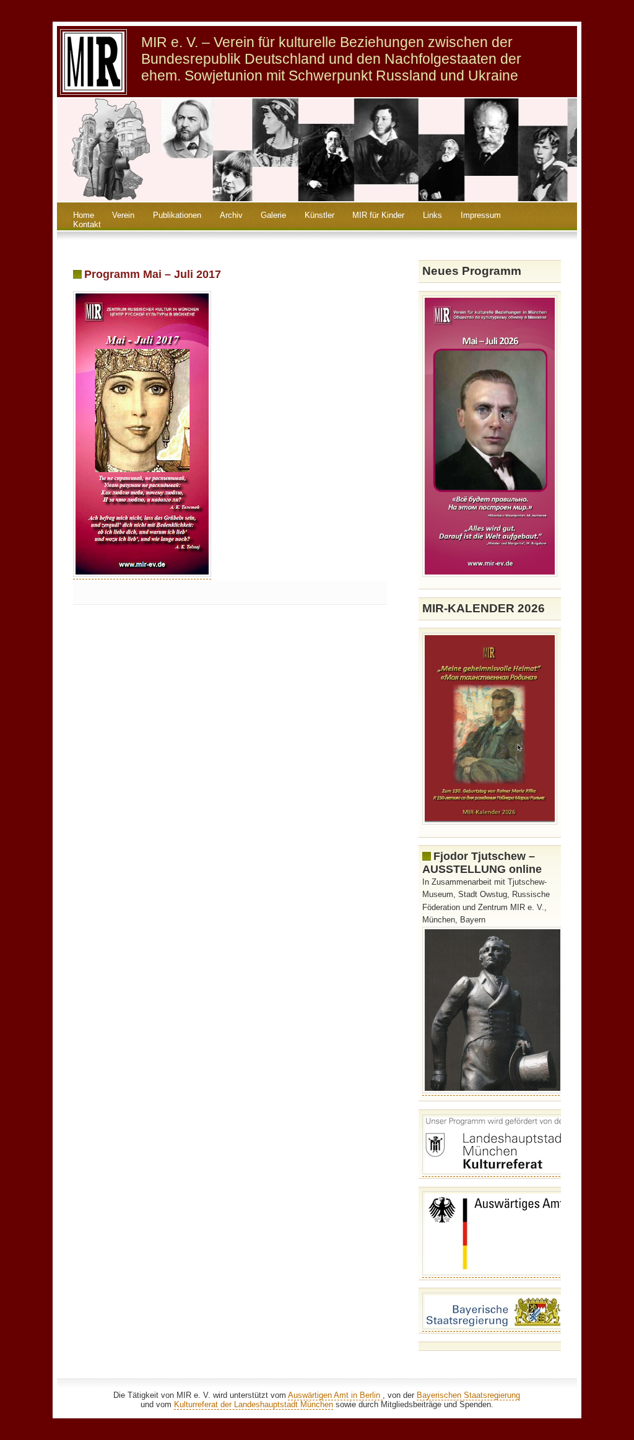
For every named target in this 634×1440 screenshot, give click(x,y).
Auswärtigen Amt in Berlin (335, 1395)
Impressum (481, 215)
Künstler (319, 215)
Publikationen (177, 215)
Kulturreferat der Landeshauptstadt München (253, 1404)
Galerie (273, 215)
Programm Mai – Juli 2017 (152, 274)
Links (432, 215)
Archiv (231, 215)
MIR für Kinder (378, 215)
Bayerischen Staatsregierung (468, 1395)
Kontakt (87, 224)
